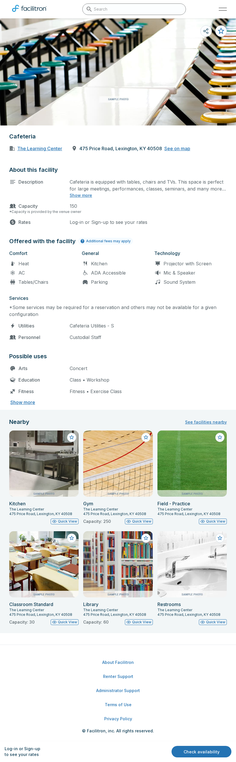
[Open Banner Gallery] (118, 71)
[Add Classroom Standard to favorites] (71, 538)
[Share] (206, 31)
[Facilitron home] (29, 13)
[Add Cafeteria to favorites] (221, 31)
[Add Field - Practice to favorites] (219, 437)
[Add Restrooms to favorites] (219, 538)
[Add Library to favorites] (146, 538)
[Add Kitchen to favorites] (71, 437)
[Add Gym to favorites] (146, 437)
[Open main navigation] (223, 9)
